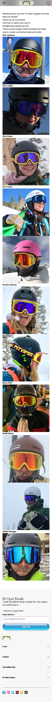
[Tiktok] (26, 692)
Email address (9, 615)
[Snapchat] (21, 692)
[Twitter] (12, 692)
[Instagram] (8, 692)
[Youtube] (17, 692)
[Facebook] (4, 692)
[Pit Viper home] (26, 2)
